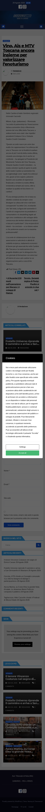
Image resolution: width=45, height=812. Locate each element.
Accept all (22, 453)
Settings (22, 447)
